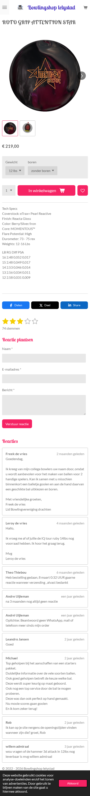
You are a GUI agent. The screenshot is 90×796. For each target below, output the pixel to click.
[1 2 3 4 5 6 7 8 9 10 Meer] (8, 190)
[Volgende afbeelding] (81, 75)
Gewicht (11, 162)
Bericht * (8, 390)
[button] (10, 128)
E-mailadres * (11, 369)
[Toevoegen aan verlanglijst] (82, 190)
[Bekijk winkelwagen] (85, 7)
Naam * (7, 349)
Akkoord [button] (72, 783)
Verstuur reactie (17, 424)
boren (32, 162)
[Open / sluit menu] (4, 7)
